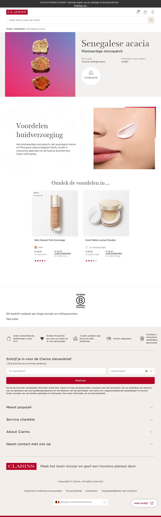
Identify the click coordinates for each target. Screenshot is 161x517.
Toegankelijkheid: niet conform (119, 488)
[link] (63, 253)
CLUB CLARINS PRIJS (63, 253)
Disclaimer (92, 488)
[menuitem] (138, 12)
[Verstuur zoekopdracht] (151, 20)
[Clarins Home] (17, 12)
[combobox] (131, 368)
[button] (146, 368)
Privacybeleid (74, 488)
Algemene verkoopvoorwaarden (43, 488)
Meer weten (12, 319)
